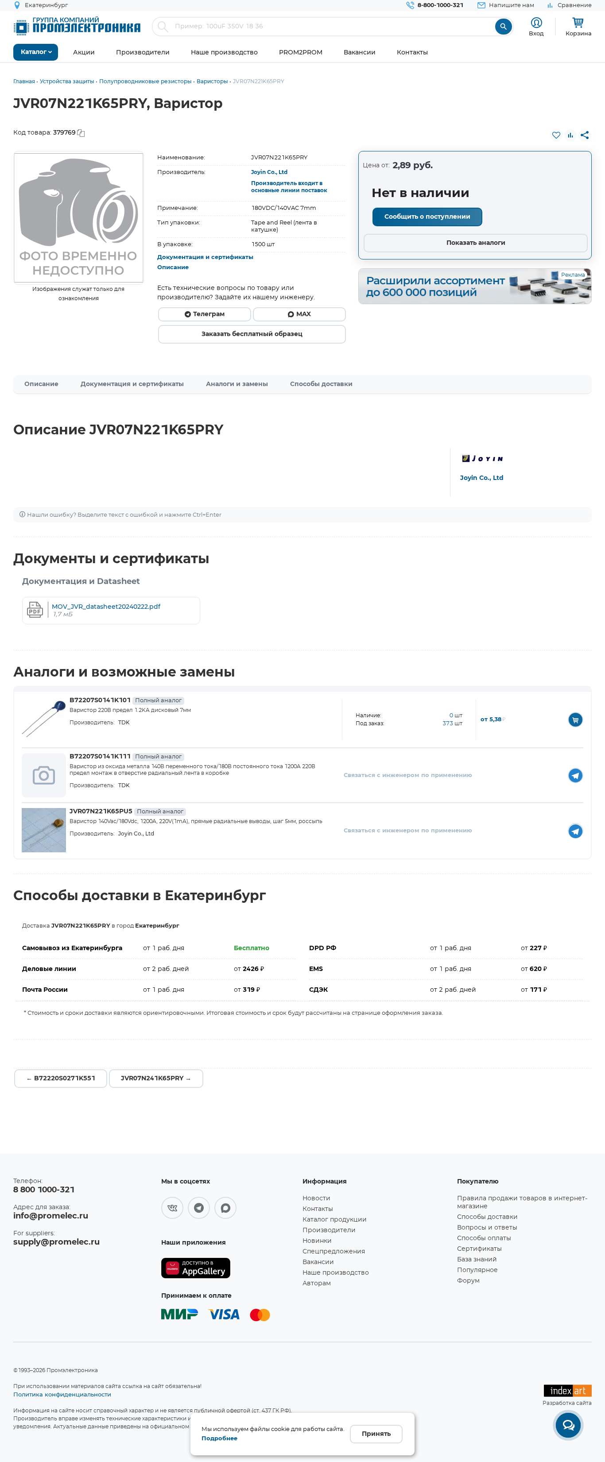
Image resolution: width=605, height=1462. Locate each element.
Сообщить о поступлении (427, 217)
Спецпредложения (333, 1252)
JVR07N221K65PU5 (126, 811)
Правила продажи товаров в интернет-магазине (522, 1202)
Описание (173, 268)
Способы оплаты (484, 1238)
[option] (78, 217)
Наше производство (335, 1273)
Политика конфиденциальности (62, 1394)
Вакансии (318, 1262)
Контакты (317, 1209)
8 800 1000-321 (43, 1190)
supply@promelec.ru (56, 1242)
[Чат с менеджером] (568, 1425)
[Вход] (536, 22)
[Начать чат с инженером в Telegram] (575, 775)
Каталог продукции (334, 1220)
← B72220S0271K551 (60, 1078)
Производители (329, 1230)
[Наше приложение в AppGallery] (228, 1268)
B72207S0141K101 (126, 700)
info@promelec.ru (50, 1216)
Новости (316, 1198)
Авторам (316, 1283)
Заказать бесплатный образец (252, 334)
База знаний (477, 1260)
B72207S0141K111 (126, 757)
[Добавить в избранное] (556, 135)
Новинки (317, 1241)
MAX (303, 314)
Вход (536, 33)
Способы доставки (321, 384)
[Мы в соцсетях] (172, 1208)
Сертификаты (479, 1249)
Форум (468, 1281)
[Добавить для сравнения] (570, 135)
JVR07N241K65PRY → (156, 1078)
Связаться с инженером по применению (408, 775)
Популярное (477, 1270)
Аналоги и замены (237, 384)
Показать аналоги (475, 243)
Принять (376, 1434)
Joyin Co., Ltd (269, 172)
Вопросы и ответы (487, 1228)
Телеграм (209, 314)
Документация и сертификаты (205, 257)
